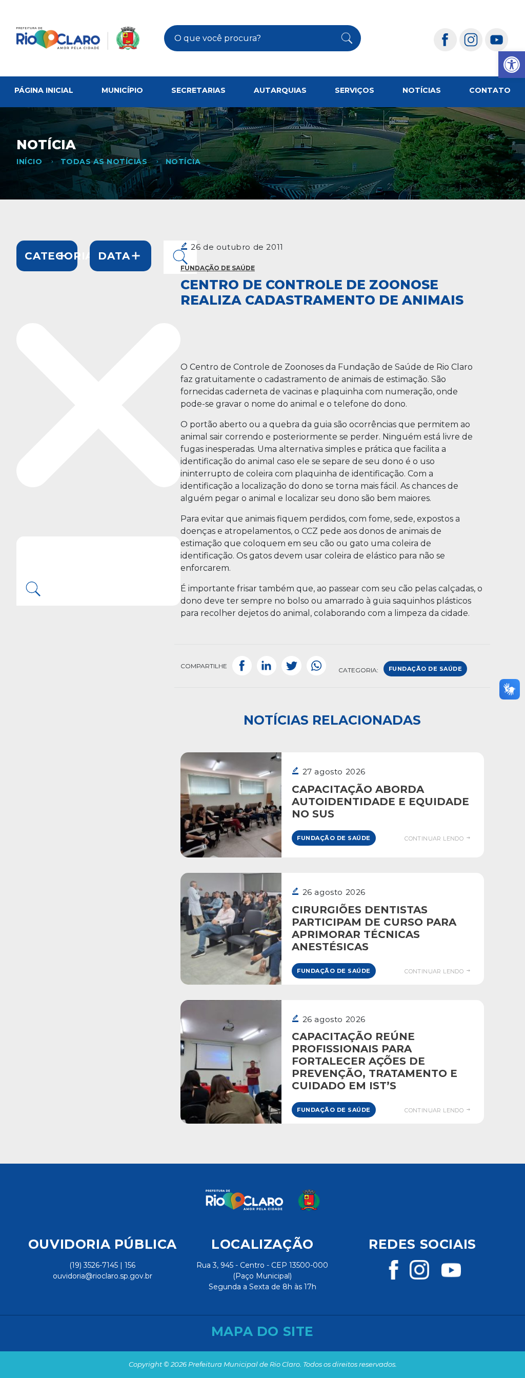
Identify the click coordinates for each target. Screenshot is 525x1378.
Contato (490, 90)
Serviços (354, 90)
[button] (511, 64)
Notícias (421, 90)
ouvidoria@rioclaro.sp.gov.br (102, 1276)
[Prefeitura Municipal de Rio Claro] (77, 38)
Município (122, 90)
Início (29, 161)
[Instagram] (471, 39)
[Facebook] (445, 39)
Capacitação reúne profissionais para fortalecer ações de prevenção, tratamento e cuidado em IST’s (374, 1061)
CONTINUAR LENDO (435, 838)
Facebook (242, 666)
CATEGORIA (51, 256)
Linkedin (266, 666)
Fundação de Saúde (217, 268)
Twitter (291, 666)
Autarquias (280, 90)
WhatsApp (316, 666)
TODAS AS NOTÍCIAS (103, 161)
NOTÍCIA (183, 161)
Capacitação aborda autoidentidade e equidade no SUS (380, 801)
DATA (114, 256)
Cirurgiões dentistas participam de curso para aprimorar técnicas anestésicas (374, 928)
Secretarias (198, 90)
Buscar (343, 38)
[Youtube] (497, 39)
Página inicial (43, 90)
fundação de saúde (425, 668)
